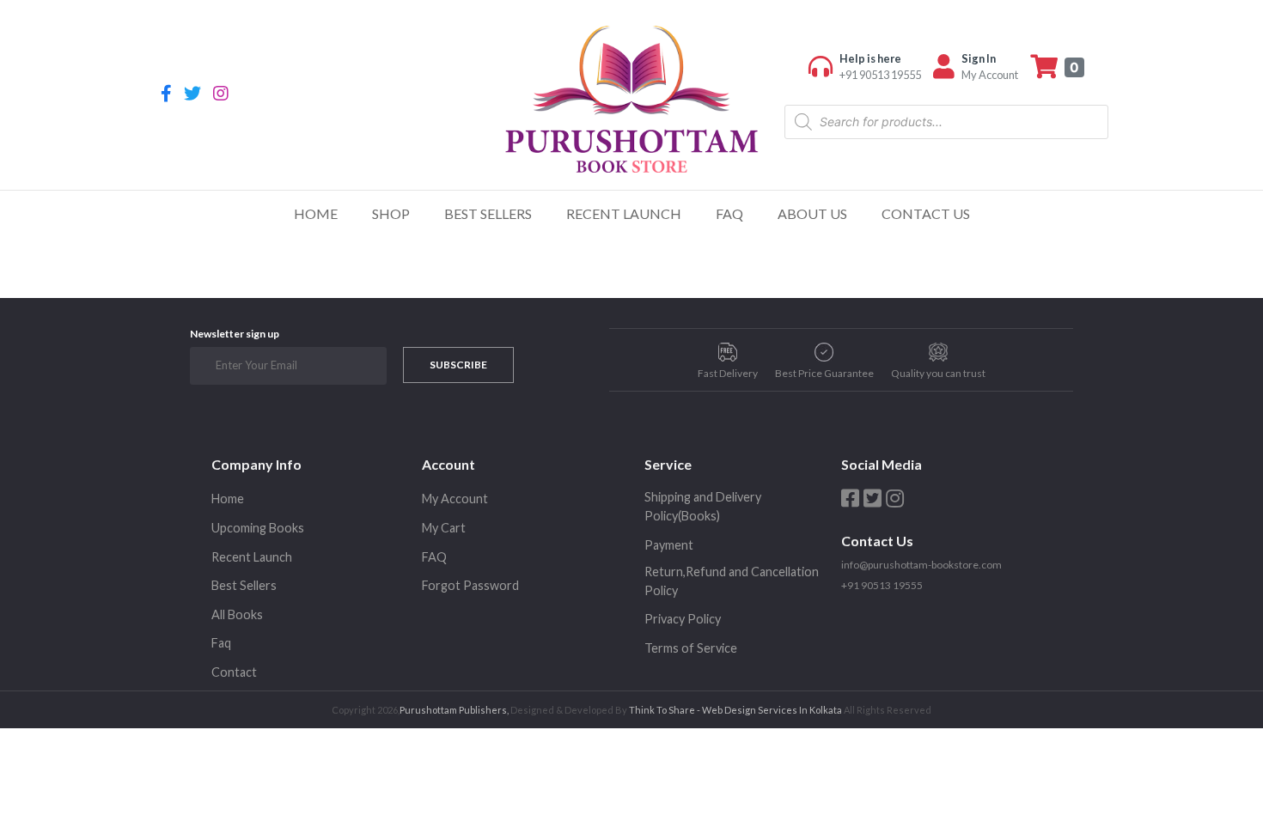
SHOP (391, 213)
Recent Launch (623, 213)
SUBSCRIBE (458, 364)
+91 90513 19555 (882, 585)
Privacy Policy (682, 618)
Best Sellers (488, 213)
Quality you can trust (938, 373)
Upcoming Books (257, 527)
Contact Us (926, 213)
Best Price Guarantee (824, 373)
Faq (221, 643)
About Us (812, 213)
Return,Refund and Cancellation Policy (731, 581)
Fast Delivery (728, 373)
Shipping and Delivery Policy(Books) (702, 506)
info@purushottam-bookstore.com (921, 564)
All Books (237, 614)
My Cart (444, 527)
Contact (234, 672)
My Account (455, 498)
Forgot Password (470, 585)
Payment (668, 545)
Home (316, 213)
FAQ (729, 213)
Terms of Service (690, 648)
